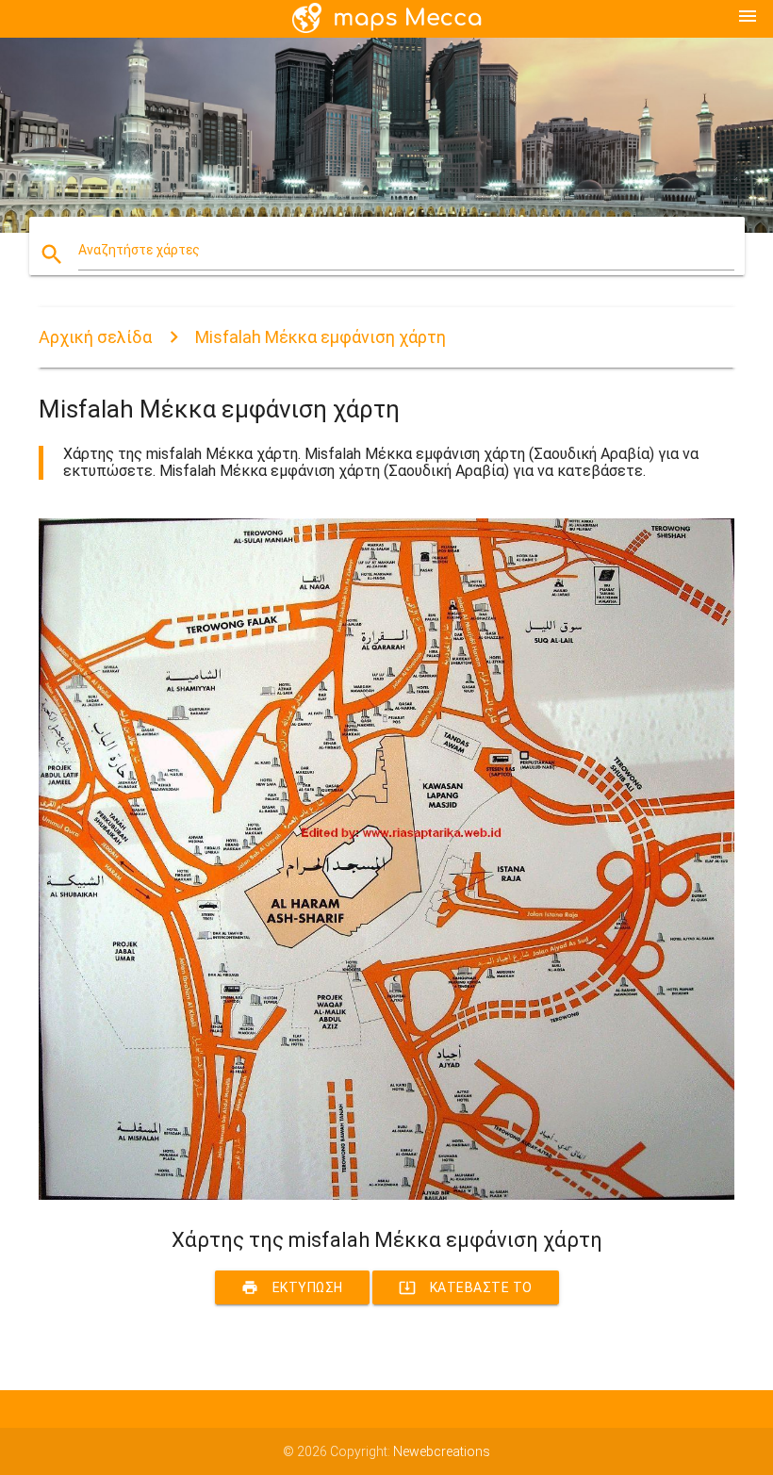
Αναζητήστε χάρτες (139, 249)
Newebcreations (441, 1451)
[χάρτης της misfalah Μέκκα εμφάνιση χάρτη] (386, 1195)
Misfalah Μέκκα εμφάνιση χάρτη (320, 337)
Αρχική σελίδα (95, 337)
